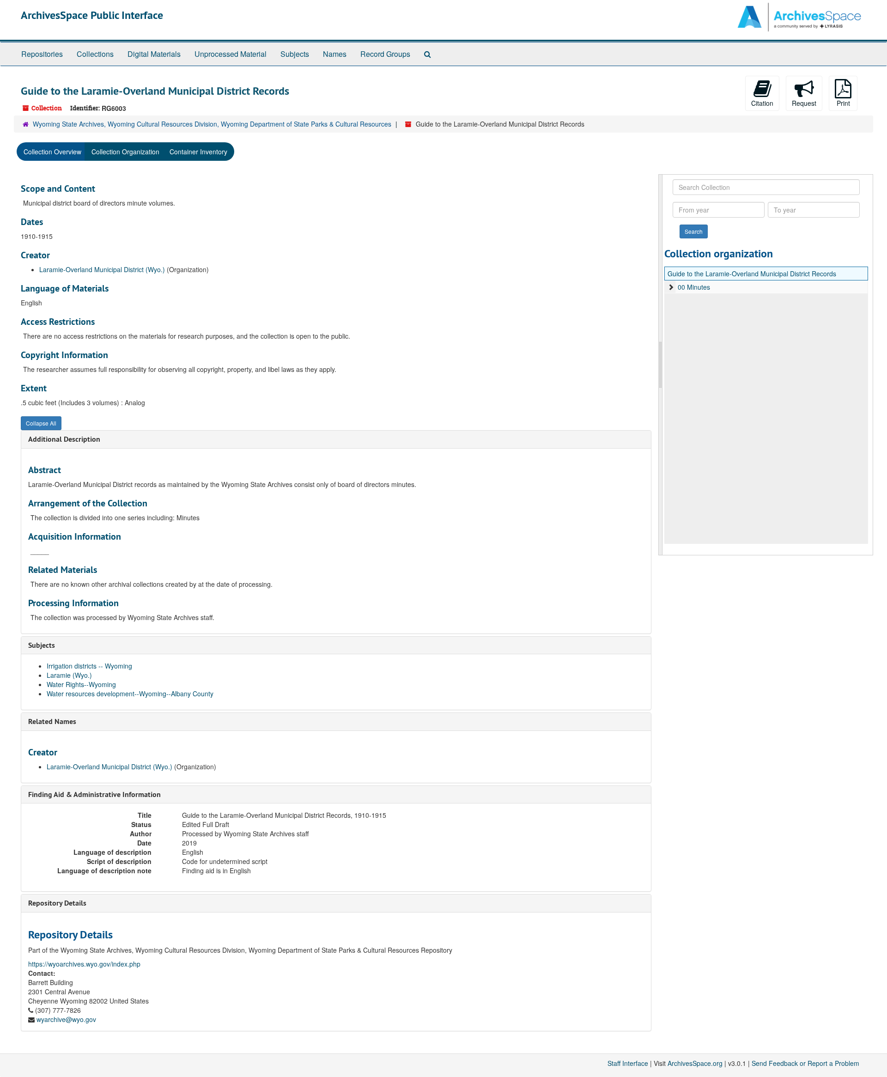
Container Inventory (198, 151)
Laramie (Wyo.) (69, 675)
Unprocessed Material (230, 54)
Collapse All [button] (41, 423)
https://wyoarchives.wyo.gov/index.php (84, 963)
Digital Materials (154, 54)
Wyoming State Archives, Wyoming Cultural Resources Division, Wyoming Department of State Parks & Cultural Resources (212, 123)
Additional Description (64, 439)
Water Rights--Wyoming (81, 684)
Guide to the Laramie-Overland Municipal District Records (752, 273)
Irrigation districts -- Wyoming (89, 665)
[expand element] (671, 287)
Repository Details (57, 903)
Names (334, 54)
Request (804, 103)
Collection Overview (52, 151)
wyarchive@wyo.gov (66, 1019)
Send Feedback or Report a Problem (805, 1063)
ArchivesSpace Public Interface (92, 15)
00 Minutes (694, 287)
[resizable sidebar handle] (660, 365)
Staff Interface (628, 1063)
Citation (762, 103)
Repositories (42, 54)
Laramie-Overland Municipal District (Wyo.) (102, 269)
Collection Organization (125, 151)
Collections (95, 54)
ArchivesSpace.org (695, 1063)
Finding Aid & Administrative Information (94, 794)
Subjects (294, 54)
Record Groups (385, 54)
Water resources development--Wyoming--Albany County (130, 693)
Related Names (52, 721)
